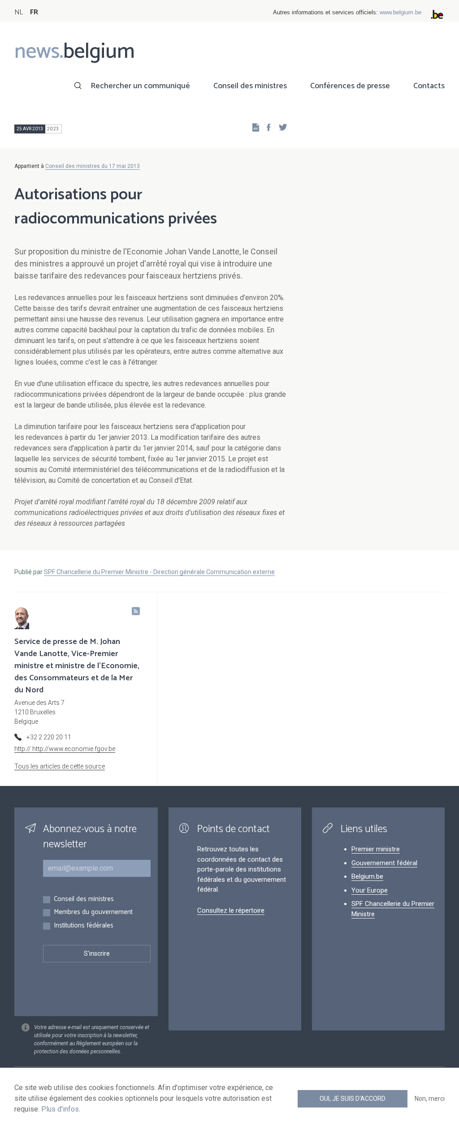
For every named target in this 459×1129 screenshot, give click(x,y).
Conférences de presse (350, 86)
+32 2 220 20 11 (48, 737)
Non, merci (430, 1098)
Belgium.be (367, 876)
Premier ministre (375, 849)
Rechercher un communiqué (140, 86)
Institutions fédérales (83, 926)
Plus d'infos (60, 1109)
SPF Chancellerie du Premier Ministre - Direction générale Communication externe (159, 571)
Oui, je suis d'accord (352, 1098)
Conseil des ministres (250, 86)
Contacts (429, 86)
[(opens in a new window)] (266, 127)
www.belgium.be (400, 12)
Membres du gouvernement (93, 912)
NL (18, 12)
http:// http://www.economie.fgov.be (64, 748)
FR (34, 12)
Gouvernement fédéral (384, 863)
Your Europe (369, 890)
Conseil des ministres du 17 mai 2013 (92, 166)
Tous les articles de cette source (59, 766)
